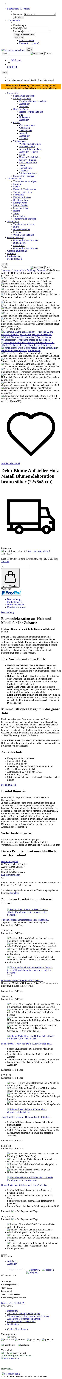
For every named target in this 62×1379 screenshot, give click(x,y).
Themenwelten (14, 178)
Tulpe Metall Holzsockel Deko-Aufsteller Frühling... (26, 1117)
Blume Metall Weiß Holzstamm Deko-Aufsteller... (25, 1185)
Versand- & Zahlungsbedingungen (23, 1313)
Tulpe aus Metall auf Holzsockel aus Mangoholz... (25, 920)
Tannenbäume (26, 168)
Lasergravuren (20, 202)
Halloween (24, 117)
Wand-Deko (13, 221)
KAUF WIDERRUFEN (13, 1303)
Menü (4, 72)
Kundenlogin (13, 20)
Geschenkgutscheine (17, 251)
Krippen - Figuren (27, 160)
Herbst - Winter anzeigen (31, 112)
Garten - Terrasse (15, 237)
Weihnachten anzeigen (30, 144)
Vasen (16, 213)
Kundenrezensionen (16, 607)
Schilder (17, 232)
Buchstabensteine (21, 229)
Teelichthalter (25, 130)
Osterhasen (24, 128)
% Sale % (11, 253)
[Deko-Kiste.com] (13, 50)
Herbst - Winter (20, 109)
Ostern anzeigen (27, 125)
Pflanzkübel (19, 245)
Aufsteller (24, 106)
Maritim (17, 184)
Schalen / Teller (20, 208)
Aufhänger (24, 103)
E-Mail (16, 28)
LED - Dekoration (28, 162)
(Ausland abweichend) (39, 551)
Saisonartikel (13, 93)
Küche (16, 186)
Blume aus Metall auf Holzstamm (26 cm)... (22, 980)
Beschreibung (13, 599)
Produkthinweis (14, 602)
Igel (21, 114)
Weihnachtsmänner (28, 173)
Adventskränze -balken (30, 149)
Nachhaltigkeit (14, 1324)
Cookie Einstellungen (17, 1329)
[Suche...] (37, 53)
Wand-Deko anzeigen (23, 224)
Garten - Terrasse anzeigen (26, 240)
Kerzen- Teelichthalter (29, 157)
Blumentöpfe (19, 243)
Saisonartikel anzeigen (23, 95)
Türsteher (23, 138)
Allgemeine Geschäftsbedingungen (23, 1319)
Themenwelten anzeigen (24, 181)
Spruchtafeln (19, 216)
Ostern (16, 122)
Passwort (17, 31)
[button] (12, 65)
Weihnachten (19, 141)
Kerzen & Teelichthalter (24, 189)
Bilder (16, 226)
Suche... (49, 53)
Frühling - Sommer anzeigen (32, 101)
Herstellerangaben (15, 604)
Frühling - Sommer (22, 98)
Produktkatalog (14, 256)
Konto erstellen (26, 40)
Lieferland (18, 14)
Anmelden (14, 893)
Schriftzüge (18, 194)
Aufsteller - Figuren (28, 152)
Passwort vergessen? (29, 43)
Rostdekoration (20, 200)
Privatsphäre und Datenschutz (21, 1321)
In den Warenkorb (10, 586)
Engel (22, 154)
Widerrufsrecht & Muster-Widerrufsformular (28, 1316)
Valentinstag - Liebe (22, 192)
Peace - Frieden (20, 205)
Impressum (12, 1310)
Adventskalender (27, 146)
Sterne (22, 165)
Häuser (16, 210)
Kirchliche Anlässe (22, 197)
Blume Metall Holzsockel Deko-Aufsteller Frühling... (26, 1043)
